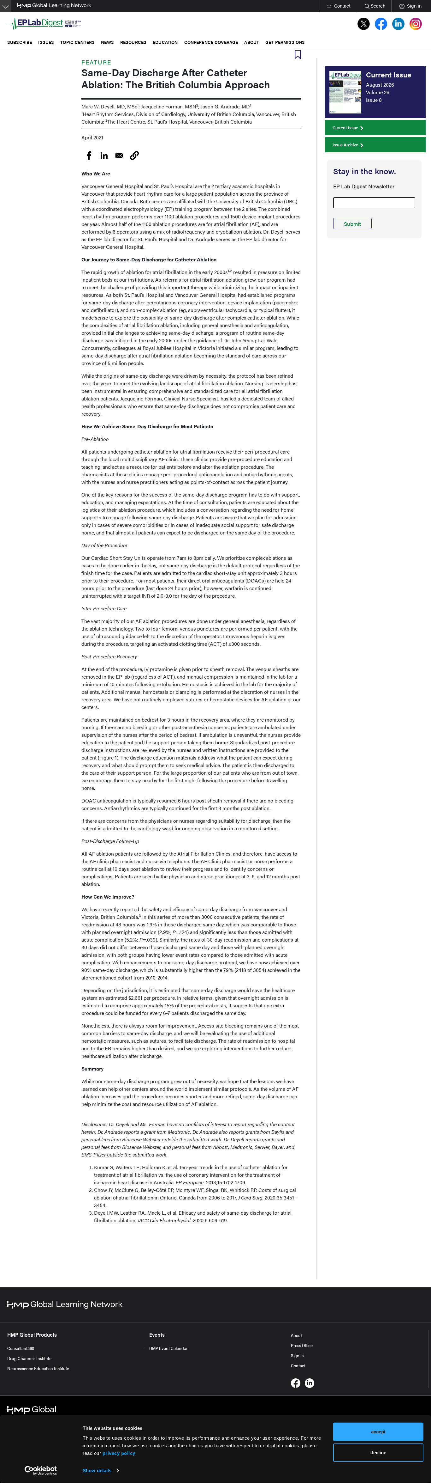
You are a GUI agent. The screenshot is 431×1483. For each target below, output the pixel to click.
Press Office (302, 1345)
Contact (298, 1365)
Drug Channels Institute (29, 1358)
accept (378, 1431)
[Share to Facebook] (89, 155)
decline (378, 1452)
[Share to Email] (119, 155)
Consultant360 (20, 1348)
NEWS (107, 42)
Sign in (297, 1355)
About (296, 1335)
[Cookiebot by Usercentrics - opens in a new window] (40, 1470)
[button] (134, 155)
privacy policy (119, 1453)
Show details (97, 1470)
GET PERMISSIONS (285, 42)
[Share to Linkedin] (104, 155)
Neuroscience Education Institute (38, 1368)
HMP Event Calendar (168, 1348)
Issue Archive (345, 145)
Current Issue (345, 128)
